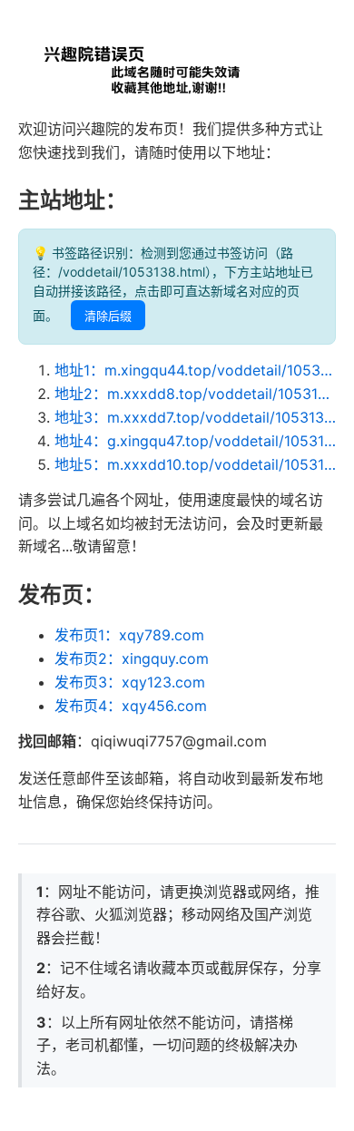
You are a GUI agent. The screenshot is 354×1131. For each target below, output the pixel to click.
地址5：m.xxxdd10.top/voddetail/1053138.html (195, 464)
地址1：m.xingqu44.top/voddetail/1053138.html (195, 370)
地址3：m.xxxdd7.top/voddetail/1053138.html (195, 417)
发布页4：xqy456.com (130, 706)
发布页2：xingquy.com (131, 658)
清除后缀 (108, 316)
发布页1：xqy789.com (129, 635)
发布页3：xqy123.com (129, 682)
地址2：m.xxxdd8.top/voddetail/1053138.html (195, 394)
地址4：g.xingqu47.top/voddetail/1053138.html (195, 441)
